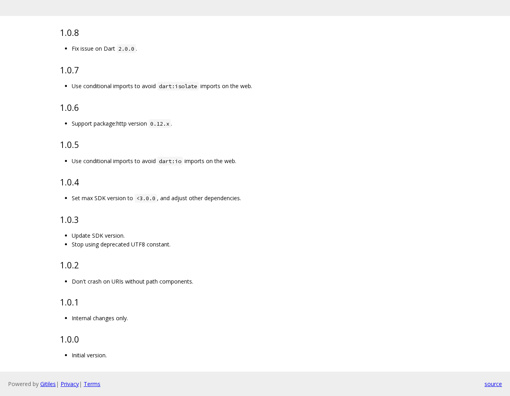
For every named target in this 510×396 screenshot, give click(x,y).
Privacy (70, 384)
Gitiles (48, 384)
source (493, 384)
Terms (92, 384)
